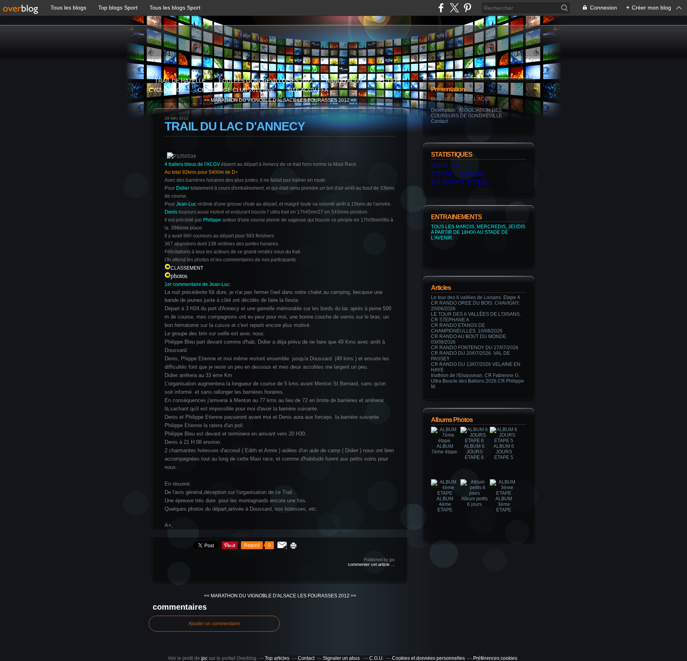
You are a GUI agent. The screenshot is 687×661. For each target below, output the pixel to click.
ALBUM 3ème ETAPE (503, 504)
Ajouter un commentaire (214, 623)
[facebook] (441, 7)
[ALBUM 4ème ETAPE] (445, 493)
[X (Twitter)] (454, 7)
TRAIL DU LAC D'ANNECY (235, 126)
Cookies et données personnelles (428, 658)
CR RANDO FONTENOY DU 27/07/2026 (474, 347)
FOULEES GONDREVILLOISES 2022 (266, 81)
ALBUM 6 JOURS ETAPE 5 (503, 451)
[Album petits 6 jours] (474, 493)
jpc (204, 658)
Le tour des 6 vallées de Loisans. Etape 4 (475, 297)
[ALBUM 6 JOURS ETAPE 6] (474, 440)
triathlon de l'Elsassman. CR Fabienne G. (475, 375)
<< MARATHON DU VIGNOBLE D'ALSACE (250, 100)
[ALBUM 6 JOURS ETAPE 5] (504, 440)
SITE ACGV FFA (307, 90)
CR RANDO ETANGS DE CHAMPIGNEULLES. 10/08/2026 (467, 328)
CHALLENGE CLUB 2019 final (236, 90)
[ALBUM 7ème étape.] (445, 440)
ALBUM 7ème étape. (444, 449)
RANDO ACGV (344, 81)
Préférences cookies (495, 658)
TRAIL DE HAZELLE (180, 81)
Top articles (277, 658)
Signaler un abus (342, 658)
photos (179, 275)
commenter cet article (369, 564)
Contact (439, 121)
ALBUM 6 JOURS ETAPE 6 (474, 451)
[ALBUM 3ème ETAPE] (504, 493)
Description (444, 110)
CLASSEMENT (187, 268)
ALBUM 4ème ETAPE (445, 504)
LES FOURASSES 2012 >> (326, 100)
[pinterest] (467, 7)
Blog (436, 99)
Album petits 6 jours (474, 501)
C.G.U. (376, 658)
